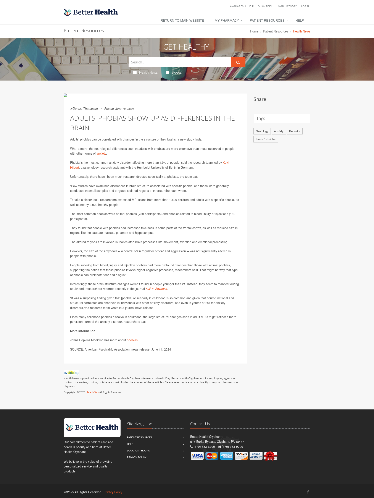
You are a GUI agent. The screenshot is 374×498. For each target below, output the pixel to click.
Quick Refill (266, 6)
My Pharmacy (227, 20)
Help (251, 6)
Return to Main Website (182, 20)
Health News (148, 72)
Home (254, 31)
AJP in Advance (156, 288)
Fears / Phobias (266, 139)
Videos (177, 72)
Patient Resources (267, 20)
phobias (132, 340)
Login (305, 6)
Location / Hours (138, 450)
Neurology (262, 131)
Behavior (294, 131)
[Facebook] (308, 491)
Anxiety (279, 131)
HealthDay (92, 392)
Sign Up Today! (287, 6)
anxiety (101, 153)
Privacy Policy (136, 457)
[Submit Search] (238, 62)
